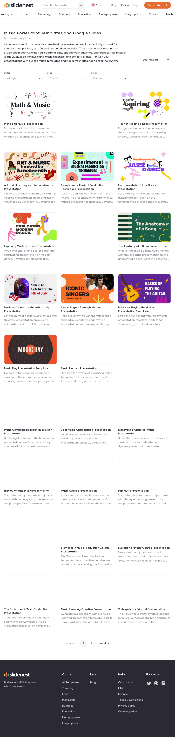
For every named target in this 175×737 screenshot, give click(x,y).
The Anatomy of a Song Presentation (142, 246)
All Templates (70, 682)
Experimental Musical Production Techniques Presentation (82, 187)
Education (84, 14)
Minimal (153, 14)
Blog (114, 5)
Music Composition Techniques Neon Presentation (28, 431)
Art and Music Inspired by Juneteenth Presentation (28, 187)
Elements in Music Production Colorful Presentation (85, 549)
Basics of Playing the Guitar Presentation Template (136, 309)
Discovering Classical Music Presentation (136, 431)
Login (136, 5)
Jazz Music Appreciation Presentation (86, 429)
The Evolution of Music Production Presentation (26, 611)
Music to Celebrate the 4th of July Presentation (26, 309)
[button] (8, 105)
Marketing (44, 14)
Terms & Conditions (130, 699)
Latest (26, 14)
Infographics (133, 14)
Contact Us (125, 682)
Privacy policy (126, 705)
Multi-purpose (108, 14)
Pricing (125, 5)
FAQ (121, 688)
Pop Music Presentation (133, 490)
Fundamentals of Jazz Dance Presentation (137, 187)
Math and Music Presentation (23, 123)
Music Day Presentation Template (26, 368)
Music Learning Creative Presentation (86, 609)
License (123, 694)
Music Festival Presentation (79, 368)
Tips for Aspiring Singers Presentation (142, 123)
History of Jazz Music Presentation (26, 490)
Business (64, 14)
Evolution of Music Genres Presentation (144, 547)
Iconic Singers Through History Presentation (81, 309)
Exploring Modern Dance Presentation (29, 246)
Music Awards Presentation (79, 490)
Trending (67, 688)
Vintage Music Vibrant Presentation (141, 609)
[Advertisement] (87, 116)
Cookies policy (127, 711)
